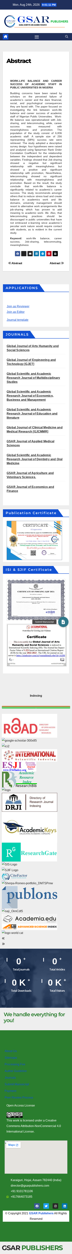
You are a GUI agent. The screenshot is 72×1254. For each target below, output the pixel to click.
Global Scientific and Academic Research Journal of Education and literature (32, 413)
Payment (10, 1090)
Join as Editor (16, 311)
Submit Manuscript (17, 1084)
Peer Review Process (19, 1097)
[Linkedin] (64, 1206)
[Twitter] (46, 1206)
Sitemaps (11, 1057)
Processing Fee (15, 1064)
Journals (10, 1077)
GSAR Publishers (41, 1213)
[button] (66, 36)
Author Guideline (16, 1071)
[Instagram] (55, 1206)
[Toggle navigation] (37, 36)
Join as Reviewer (18, 306)
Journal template (17, 319)
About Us (11, 1051)
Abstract (55, 263)
